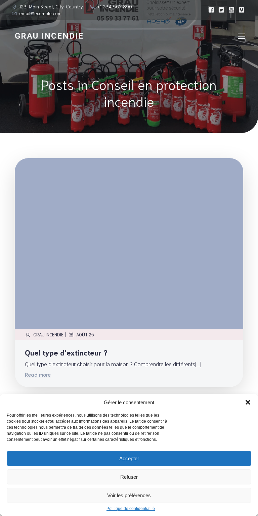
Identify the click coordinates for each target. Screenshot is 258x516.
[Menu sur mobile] (241, 36)
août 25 (85, 334)
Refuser (129, 477)
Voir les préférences (129, 495)
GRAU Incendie (48, 334)
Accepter (129, 458)
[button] (248, 402)
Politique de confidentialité (130, 508)
